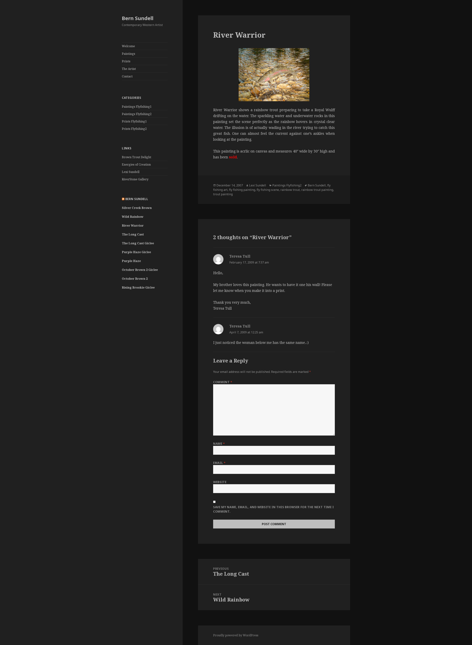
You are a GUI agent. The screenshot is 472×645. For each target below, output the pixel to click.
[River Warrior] (274, 74)
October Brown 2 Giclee (140, 270)
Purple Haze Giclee (136, 252)
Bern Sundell (137, 18)
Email (219, 463)
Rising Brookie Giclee (138, 287)
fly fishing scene (268, 190)
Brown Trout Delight (136, 157)
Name (219, 444)
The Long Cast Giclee (138, 243)
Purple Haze (131, 261)
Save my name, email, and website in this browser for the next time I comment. (273, 509)
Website (219, 482)
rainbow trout (290, 190)
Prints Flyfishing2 (134, 129)
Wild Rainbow (132, 217)
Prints (126, 61)
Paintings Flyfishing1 (137, 107)
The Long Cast (133, 234)
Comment (222, 382)
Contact (127, 76)
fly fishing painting (242, 190)
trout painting (223, 194)
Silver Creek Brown (137, 208)
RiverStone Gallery (135, 179)
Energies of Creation (136, 164)
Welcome (128, 46)
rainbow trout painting (317, 190)
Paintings (128, 54)
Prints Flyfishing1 (134, 121)
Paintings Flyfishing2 (137, 114)
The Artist (129, 69)
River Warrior (133, 225)
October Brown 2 (135, 279)
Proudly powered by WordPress (235, 635)
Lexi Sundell (130, 172)
